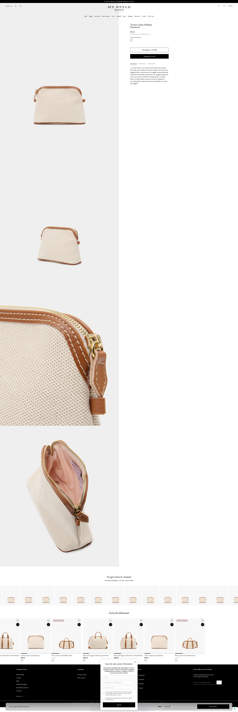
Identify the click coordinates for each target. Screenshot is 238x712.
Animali (118, 16)
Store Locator (81, 678)
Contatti (18, 691)
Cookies (18, 678)
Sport (124, 16)
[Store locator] (15, 6)
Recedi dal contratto (22, 688)
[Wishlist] (224, 6)
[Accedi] (219, 6)
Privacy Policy (20, 675)
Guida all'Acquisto (21, 684)
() (231, 6)
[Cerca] (20, 6)
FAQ (17, 681)
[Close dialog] (135, 662)
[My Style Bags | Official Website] (119, 8)
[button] (25, 636)
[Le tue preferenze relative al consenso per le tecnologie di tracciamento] (235, 709)
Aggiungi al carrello (149, 56)
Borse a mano (106, 16)
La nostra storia (82, 675)
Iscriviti (119, 705)
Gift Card (151, 16)
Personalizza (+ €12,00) (149, 50)
